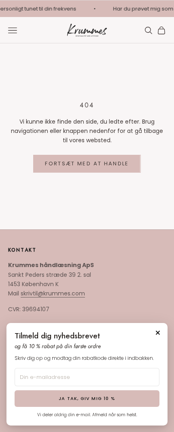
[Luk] (157, 332)
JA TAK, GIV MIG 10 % (87, 398)
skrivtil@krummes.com (53, 293)
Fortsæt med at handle (87, 163)
